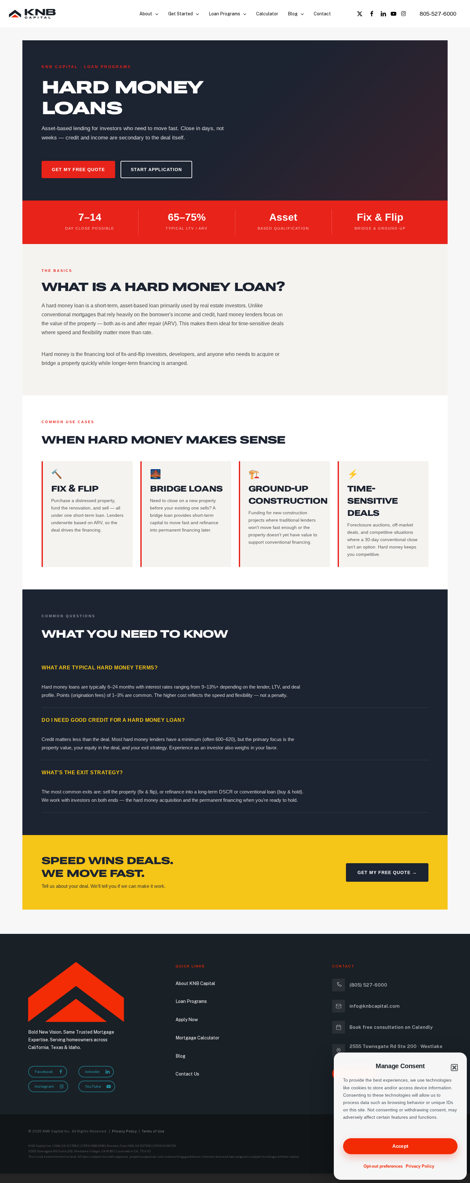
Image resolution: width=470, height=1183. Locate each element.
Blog (180, 1056)
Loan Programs (191, 1001)
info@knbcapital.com (374, 1006)
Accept (400, 1146)
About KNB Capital (195, 983)
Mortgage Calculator (197, 1037)
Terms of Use (153, 1131)
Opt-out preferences (383, 1166)
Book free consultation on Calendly (391, 1027)
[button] (454, 1067)
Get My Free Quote (78, 169)
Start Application (156, 169)
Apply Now (187, 1019)
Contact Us (187, 1074)
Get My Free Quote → (387, 872)
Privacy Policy (420, 1166)
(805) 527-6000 (368, 985)
